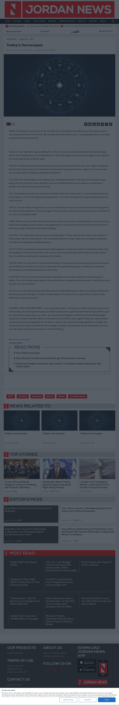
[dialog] (59, 696)
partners (11, 693)
